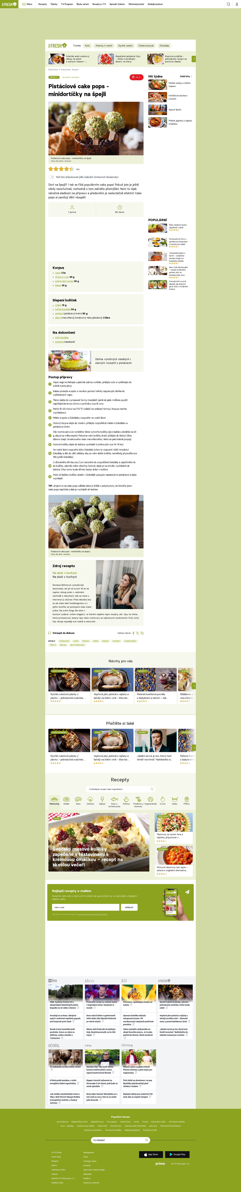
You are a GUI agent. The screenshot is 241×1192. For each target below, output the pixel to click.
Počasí (145, 1122)
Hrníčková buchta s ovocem (178, 97)
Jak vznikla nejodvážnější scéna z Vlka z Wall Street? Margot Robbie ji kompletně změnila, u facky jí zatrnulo (65, 1098)
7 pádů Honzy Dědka (85, 1126)
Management (88, 1152)
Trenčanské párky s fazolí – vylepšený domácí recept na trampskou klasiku (177, 257)
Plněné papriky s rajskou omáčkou (180, 122)
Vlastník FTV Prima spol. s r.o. (63, 1178)
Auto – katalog (67, 1126)
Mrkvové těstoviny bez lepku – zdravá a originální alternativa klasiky (172, 870)
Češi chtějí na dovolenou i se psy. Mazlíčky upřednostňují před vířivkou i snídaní (137, 1083)
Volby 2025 (102, 1126)
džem (58, 317)
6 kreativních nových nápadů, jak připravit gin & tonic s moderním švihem (178, 285)
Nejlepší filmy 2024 (79, 1122)
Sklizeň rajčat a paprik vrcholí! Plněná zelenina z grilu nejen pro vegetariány (137, 1070)
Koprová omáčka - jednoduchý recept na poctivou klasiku (176, 59)
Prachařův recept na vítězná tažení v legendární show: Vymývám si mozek (101, 1005)
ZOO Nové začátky (177, 1122)
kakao (58, 285)
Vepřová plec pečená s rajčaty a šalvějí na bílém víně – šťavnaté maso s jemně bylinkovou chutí (111, 696)
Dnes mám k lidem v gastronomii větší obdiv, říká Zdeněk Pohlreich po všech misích (101, 1018)
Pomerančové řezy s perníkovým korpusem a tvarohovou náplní (178, 241)
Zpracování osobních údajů (94, 1170)
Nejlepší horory (97, 1122)
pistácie (59, 313)
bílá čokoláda (61, 337)
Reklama (54, 1161)
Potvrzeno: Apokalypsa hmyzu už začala (137, 1003)
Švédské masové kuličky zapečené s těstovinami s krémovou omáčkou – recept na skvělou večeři (88, 857)
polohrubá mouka (64, 281)
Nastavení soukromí (91, 1183)
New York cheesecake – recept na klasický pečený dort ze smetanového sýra (178, 271)
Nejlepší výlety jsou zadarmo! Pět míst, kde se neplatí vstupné (138, 1095)
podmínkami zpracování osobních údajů (92, 914)
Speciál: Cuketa (117, 4)
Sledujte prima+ (155, 4)
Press (85, 1157)
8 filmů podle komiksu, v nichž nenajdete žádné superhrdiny (63, 1081)
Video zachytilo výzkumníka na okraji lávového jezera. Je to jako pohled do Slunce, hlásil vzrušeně (138, 1032)
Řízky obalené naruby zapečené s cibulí (178, 226)
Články (54, 4)
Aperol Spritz (175, 109)
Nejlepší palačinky (132, 1130)
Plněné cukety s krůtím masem (180, 85)
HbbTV (54, 1165)
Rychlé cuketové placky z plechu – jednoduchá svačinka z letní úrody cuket (67, 696)
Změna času (125, 1122)
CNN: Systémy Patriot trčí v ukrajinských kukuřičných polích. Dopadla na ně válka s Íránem (64, 1005)
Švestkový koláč (150, 1130)
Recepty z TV (99, 4)
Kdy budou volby (158, 1122)
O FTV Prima (56, 1152)
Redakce (86, 1178)
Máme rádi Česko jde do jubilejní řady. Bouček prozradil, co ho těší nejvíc (100, 1032)
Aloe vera (153, 1126)
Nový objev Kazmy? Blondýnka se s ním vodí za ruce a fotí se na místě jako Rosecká (101, 1097)
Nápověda (87, 1174)
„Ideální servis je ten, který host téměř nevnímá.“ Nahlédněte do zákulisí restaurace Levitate (154, 758)
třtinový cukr (62, 276)
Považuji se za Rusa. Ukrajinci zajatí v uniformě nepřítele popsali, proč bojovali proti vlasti (65, 1018)
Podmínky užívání (58, 1170)
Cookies (54, 1174)
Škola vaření (83, 4)
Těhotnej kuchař (136, 4)
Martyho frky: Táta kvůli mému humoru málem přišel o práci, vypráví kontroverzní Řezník (99, 1070)
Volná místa (56, 1157)
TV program (112, 1122)
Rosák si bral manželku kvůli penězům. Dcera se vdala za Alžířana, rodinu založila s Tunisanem (62, 1033)
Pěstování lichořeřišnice (170, 1126)
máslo (58, 305)
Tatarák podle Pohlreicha (135, 1126)
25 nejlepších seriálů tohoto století (65, 1067)
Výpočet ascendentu (93, 1130)
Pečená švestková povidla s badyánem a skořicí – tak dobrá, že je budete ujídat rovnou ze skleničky (151, 696)
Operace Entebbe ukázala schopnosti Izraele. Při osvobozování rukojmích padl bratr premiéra (138, 1020)
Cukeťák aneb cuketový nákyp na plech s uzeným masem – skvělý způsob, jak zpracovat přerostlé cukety (77, 63)
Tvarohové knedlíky (113, 1130)
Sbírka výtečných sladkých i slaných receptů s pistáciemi (113, 361)
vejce (58, 272)
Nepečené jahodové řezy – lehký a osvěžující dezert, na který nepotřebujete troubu (127, 60)
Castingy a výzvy (89, 1161)
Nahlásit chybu (57, 1183)
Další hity (185, 76)
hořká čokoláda (62, 309)
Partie (136, 1122)
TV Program (67, 4)
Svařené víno (115, 1126)
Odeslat (129, 907)
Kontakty (86, 1165)
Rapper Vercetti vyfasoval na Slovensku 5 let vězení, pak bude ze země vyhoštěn (102, 1083)
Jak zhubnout (62, 1122)
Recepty (42, 4)
